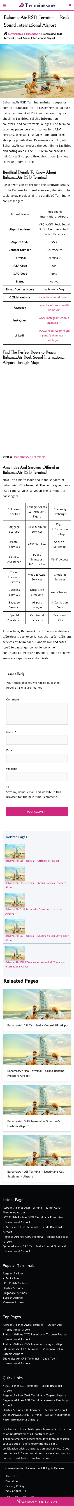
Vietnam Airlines (14, 1302)
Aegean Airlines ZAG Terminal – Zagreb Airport (34, 1396)
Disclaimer (12, 1481)
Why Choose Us (15, 1491)
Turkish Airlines (13, 1298)
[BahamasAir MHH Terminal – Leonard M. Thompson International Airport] (15, 953)
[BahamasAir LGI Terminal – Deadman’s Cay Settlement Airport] (15, 926)
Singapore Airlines (15, 1293)
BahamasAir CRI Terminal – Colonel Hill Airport (32, 861)
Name (11, 732)
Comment (14, 700)
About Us (11, 1476)
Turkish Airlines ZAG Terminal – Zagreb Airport (34, 1344)
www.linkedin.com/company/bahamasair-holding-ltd (54, 335)
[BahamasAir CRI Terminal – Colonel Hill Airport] (15, 851)
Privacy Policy (14, 1486)
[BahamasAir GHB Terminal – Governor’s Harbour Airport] (15, 900)
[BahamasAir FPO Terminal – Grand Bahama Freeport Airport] (15, 873)
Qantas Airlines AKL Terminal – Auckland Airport (35, 1410)
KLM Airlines (11, 1278)
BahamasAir (33, 34)
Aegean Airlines (13, 1274)
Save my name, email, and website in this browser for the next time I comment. (33, 794)
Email (11, 750)
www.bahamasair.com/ (54, 297)
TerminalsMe (15, 34)
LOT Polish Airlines (15, 1283)
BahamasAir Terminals (29, 457)
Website (11, 769)
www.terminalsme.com (27, 1468)
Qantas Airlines (13, 1288)
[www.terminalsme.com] (37, 5)
